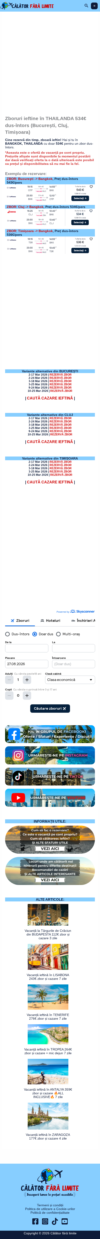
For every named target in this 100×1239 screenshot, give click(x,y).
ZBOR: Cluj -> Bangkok (25, 207)
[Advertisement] (50, 61)
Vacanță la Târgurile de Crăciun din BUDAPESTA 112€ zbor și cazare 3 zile (48, 934)
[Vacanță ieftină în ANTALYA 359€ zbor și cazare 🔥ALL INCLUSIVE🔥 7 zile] (48, 1071)
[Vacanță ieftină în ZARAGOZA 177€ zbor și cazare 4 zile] (48, 1116)
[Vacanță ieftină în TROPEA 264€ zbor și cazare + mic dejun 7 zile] (48, 1034)
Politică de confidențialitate (50, 1212)
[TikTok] (54, 1221)
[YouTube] (64, 1221)
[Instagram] (45, 1221)
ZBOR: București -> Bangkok (30, 179)
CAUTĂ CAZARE (50, 398)
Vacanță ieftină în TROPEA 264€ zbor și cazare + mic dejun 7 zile (48, 1051)
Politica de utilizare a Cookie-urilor (50, 1209)
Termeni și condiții (50, 1205)
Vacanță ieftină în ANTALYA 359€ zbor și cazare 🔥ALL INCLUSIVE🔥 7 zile (48, 1093)
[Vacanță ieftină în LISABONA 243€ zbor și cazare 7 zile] (48, 957)
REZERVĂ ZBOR (61, 418)
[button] (86, 6)
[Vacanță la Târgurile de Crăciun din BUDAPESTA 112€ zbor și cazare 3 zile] (48, 915)
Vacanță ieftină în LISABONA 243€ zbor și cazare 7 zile (48, 976)
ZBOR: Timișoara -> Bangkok (30, 231)
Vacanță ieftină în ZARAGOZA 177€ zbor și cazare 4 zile (48, 1136)
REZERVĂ (61, 374)
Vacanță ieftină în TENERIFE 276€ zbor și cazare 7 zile (48, 1016)
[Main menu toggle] (94, 6)
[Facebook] (35, 1221)
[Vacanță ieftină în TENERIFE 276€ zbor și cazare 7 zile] (48, 997)
